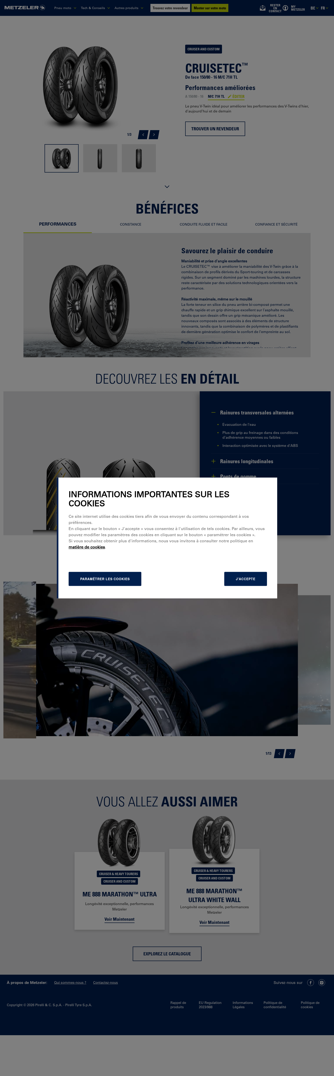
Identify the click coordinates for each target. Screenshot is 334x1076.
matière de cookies (87, 547)
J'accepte (245, 579)
